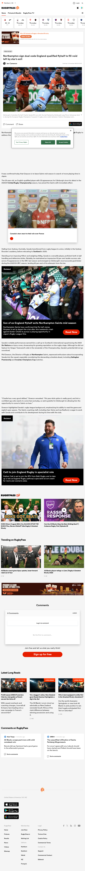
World (23, 855)
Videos (6, 847)
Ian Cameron (12, 63)
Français (24, 864)
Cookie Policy (42, 838)
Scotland (37, 251)
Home (6, 830)
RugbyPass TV (28, 13)
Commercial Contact (45, 855)
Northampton (37, 354)
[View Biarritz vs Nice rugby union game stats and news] (33, 23)
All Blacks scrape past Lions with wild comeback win (19, 741)
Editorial (41, 859)
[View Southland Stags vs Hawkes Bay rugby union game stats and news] (20, 23)
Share (20, 124)
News (4, 13)
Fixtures (6, 834)
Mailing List (25, 838)
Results (6, 838)
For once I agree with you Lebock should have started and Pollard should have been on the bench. (64, 748)
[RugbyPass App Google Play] (42, 810)
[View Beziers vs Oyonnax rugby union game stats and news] (58, 23)
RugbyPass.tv (25, 834)
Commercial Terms (44, 843)
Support (40, 851)
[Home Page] (10, 8)
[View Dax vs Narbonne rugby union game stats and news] (71, 23)
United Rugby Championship (20, 183)
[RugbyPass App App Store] (42, 804)
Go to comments (11, 754)
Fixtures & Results (14, 13)
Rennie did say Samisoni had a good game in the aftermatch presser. (21, 747)
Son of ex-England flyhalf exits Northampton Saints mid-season (39, 322)
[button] (83, 13)
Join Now (24, 830)
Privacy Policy (42, 830)
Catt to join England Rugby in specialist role (28, 472)
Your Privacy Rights (21, 142)
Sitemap (7, 851)
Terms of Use (42, 834)
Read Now (71, 332)
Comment (10, 124)
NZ (22, 859)
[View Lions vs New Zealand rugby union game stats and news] (7, 23)
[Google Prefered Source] (74, 124)
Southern (24, 851)
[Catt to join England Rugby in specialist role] (42, 442)
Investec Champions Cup (25, 360)
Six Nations (6, 345)
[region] (42, 138)
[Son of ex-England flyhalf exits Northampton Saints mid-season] (42, 293)
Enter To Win (26, 36)
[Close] (70, 130)
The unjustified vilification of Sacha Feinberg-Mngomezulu (61, 741)
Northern (24, 847)
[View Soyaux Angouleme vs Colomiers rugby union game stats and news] (46, 23)
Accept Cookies (63, 142)
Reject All (48, 142)
